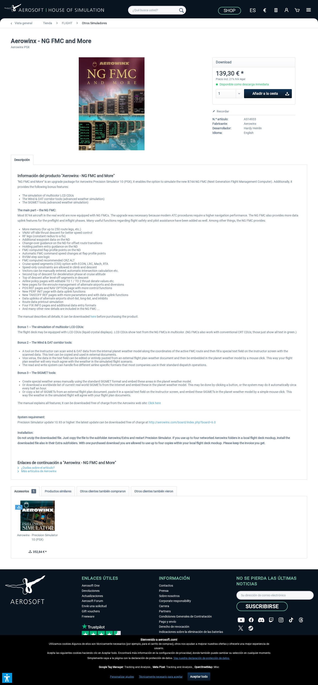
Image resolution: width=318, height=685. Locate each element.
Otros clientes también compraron (103, 491)
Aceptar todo (199, 676)
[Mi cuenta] (286, 9)
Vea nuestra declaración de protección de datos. (201, 658)
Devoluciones (91, 590)
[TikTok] (291, 620)
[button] (7, 678)
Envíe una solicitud (94, 606)
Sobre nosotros (169, 596)
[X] (240, 628)
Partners (165, 611)
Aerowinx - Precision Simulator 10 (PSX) (37, 537)
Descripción (22, 160)
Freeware (88, 616)
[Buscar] (181, 10)
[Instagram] (281, 620)
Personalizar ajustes (122, 676)
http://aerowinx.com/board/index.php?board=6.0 (182, 422)
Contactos (166, 585)
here (93, 316)
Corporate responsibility (175, 601)
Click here (154, 403)
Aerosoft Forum (92, 601)
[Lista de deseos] (275, 9)
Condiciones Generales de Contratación (185, 616)
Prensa (164, 590)
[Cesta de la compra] (297, 9)
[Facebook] (251, 620)
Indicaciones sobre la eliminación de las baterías (191, 632)
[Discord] (261, 620)
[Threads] (301, 620)
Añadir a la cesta (265, 93)
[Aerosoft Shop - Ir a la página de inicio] (54, 9)
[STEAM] (250, 628)
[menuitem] (157, 10)
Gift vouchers (91, 611)
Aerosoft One (91, 585)
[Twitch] (271, 620)
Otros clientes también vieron (153, 491)
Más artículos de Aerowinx (38, 471)
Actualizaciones (92, 596)
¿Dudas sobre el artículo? (38, 467)
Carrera (164, 606)
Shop (229, 10)
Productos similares (58, 491)
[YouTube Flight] (241, 620)
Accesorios (24, 491)
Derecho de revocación (174, 626)
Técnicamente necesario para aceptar (161, 676)
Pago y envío (167, 621)
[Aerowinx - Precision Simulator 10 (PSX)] (37, 516)
